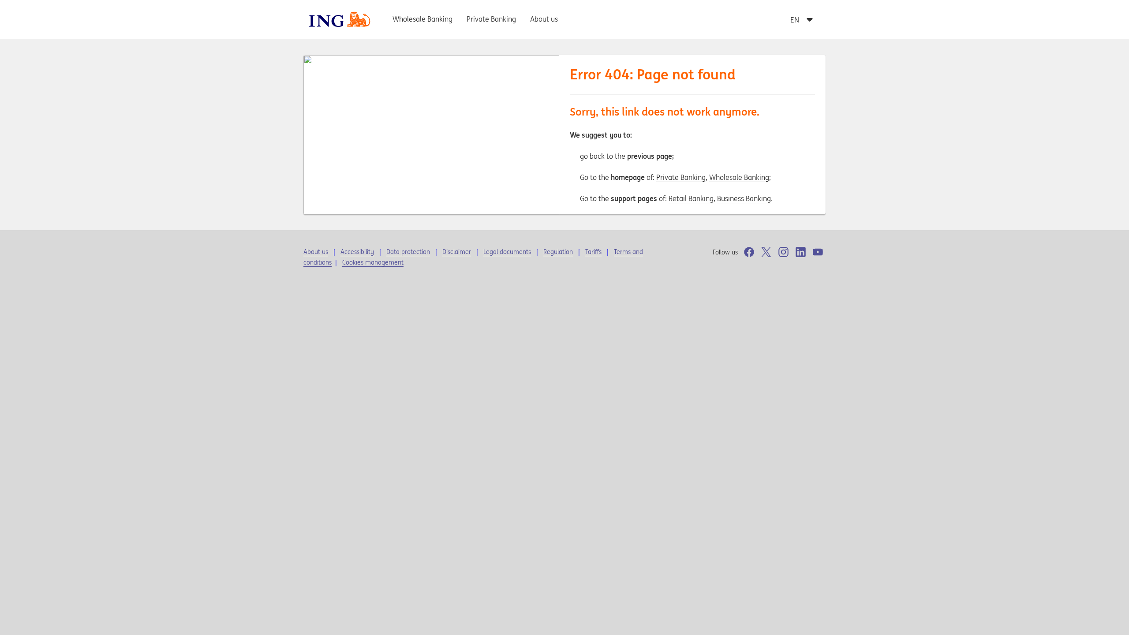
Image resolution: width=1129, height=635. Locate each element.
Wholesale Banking (739, 177)
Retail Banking (691, 198)
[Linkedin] (801, 252)
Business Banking (744, 198)
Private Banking (681, 177)
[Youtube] (818, 252)
